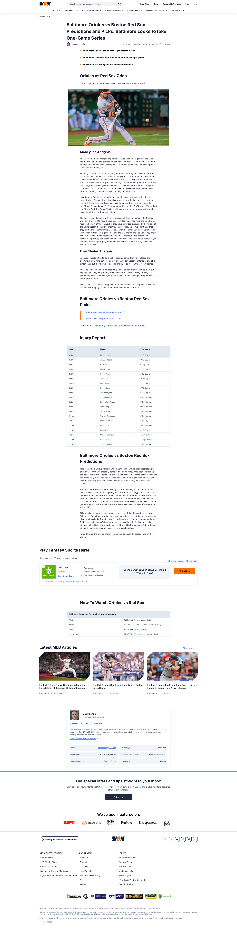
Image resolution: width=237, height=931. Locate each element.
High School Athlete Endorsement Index (58, 875)
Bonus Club (144, 4)
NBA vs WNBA (46, 857)
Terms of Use (125, 866)
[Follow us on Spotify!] (189, 839)
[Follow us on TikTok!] (195, 839)
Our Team (84, 866)
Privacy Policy (125, 862)
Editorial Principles (127, 857)
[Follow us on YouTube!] (177, 839)
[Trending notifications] (196, 4)
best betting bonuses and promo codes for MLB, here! (119, 325)
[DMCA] (73, 896)
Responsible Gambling (172, 4)
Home (42, 16)
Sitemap (83, 884)
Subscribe (118, 797)
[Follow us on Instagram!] (183, 839)
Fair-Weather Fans (48, 866)
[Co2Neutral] (164, 896)
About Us (83, 857)
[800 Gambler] (134, 896)
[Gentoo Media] (116, 896)
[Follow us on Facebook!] (165, 839)
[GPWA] (151, 896)
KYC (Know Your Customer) (132, 880)
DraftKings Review (66, 576)
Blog (187, 4)
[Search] (119, 3)
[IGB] (98, 896)
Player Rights (125, 875)
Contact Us (84, 862)
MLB (48, 16)
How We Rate (85, 871)
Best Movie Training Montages (54, 871)
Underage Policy (126, 871)
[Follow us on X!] (171, 839)
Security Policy (126, 884)
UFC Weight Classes (49, 862)
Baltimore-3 (105, 312)
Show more (188, 648)
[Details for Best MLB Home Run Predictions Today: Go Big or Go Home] (118, 666)
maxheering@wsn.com (107, 748)
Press (82, 880)
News (155, 4)
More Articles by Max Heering (83, 739)
